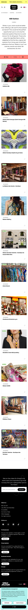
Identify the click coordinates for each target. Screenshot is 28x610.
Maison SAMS (6, 386)
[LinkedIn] (13, 524)
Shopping (12, 12)
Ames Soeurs (6, 286)
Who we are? (4, 505)
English (20, 584)
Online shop (4, 1)
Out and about (4, 12)
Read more (5, 538)
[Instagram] (8, 524)
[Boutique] (21, 7)
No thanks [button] (7, 602)
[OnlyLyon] (5, 584)
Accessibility (4, 509)
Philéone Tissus (7, 419)
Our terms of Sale (5, 512)
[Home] (14, 7)
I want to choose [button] (19, 602)
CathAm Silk (6, 86)
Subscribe (21, 489)
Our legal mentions (6, 516)
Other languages (5, 514)
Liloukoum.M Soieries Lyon (10, 319)
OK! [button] (15, 606)
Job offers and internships (7, 507)
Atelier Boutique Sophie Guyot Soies (13, 153)
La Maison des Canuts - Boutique (12, 186)
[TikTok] (18, 524)
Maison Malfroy (7, 219)
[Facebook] (3, 524)
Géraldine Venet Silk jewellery (11, 352)
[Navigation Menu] (2, 7)
